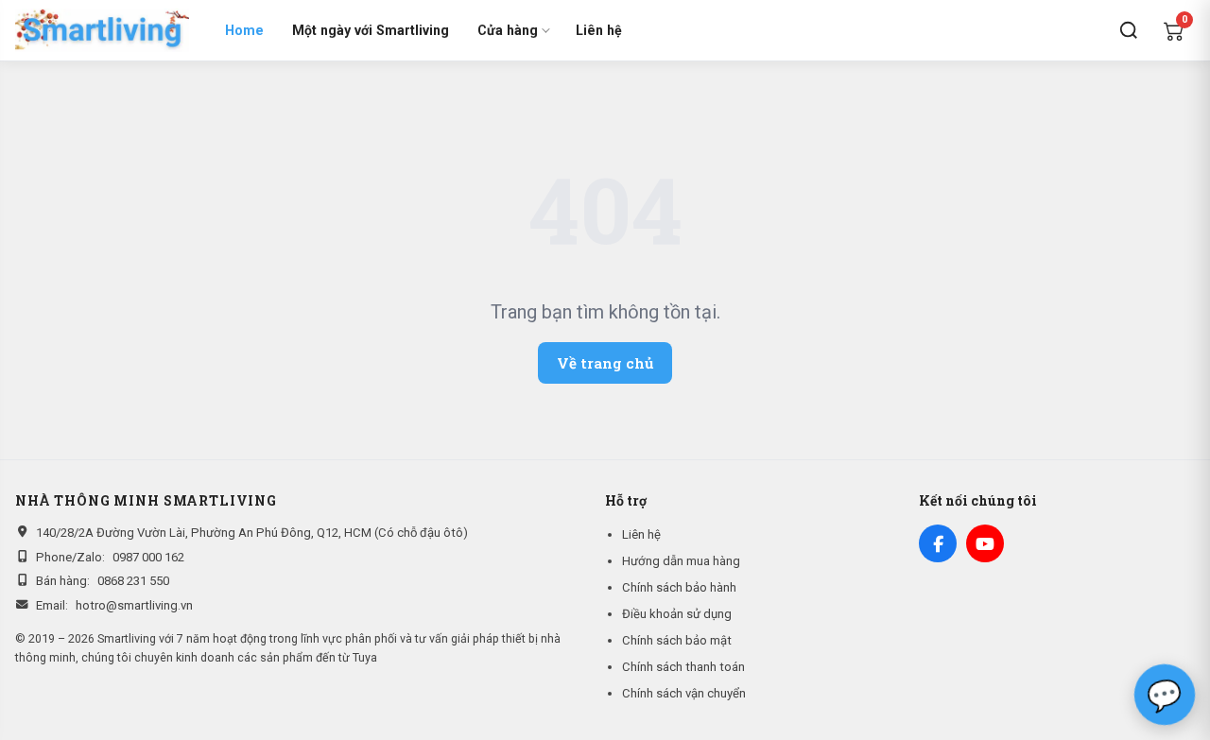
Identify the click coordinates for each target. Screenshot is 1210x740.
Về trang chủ (605, 362)
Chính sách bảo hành (679, 587)
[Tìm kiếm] (1129, 30)
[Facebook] (938, 543)
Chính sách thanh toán (683, 667)
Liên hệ (599, 30)
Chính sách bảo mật (677, 640)
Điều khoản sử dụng (677, 614)
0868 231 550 (133, 581)
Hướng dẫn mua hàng (681, 561)
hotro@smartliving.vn (134, 605)
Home (244, 30)
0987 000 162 (148, 557)
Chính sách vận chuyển (684, 693)
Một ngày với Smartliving (370, 30)
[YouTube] (985, 543)
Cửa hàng (507, 30)
